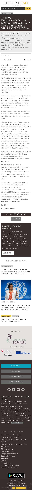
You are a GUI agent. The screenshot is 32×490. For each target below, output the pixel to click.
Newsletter (16, 366)
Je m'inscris (7, 253)
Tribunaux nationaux (8, 451)
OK (13, 488)
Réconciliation (6, 463)
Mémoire (4, 461)
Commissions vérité (8, 456)
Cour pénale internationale (10, 437)
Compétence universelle (9, 454)
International (6, 316)
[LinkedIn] (9, 389)
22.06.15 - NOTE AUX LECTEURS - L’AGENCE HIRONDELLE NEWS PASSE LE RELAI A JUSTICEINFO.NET (15, 271)
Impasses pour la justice (9, 468)
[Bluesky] (18, 389)
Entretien (16, 316)
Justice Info (6, 55)
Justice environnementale (10, 465)
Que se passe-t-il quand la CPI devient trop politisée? (13, 320)
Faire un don (16, 371)
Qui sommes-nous (16, 376)
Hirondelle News (7, 13)
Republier (16, 219)
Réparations (5, 458)
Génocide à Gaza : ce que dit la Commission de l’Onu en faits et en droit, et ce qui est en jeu (15, 307)
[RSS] (23, 389)
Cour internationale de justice (11, 435)
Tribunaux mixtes (7, 449)
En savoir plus (20, 488)
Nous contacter (16, 382)
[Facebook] (13, 389)
